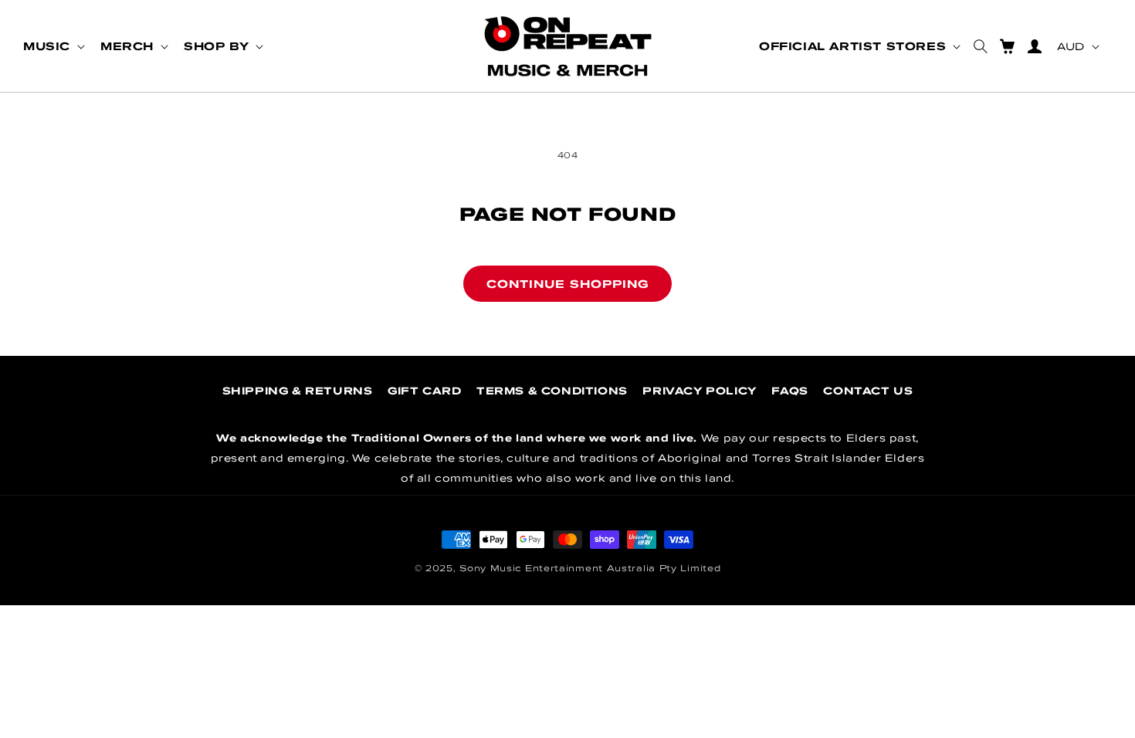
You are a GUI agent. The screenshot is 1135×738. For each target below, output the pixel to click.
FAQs (789, 390)
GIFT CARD (424, 390)
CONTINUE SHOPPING (567, 284)
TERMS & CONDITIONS (552, 390)
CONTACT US (868, 390)
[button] (52, 46)
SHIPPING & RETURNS (297, 390)
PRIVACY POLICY (699, 390)
